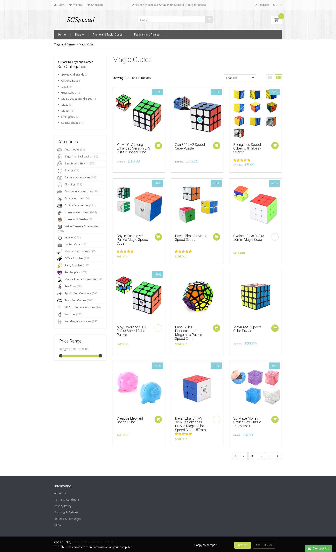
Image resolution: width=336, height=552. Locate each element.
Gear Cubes (68, 92)
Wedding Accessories (78, 321)
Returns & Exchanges (67, 519)
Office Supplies (74, 258)
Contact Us (320, 548)
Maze (64, 104)
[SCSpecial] (80, 18)
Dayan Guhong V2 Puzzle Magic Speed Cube (132, 240)
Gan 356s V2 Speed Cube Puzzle (190, 146)
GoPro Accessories (76, 205)
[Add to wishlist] (116, 92)
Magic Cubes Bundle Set (76, 98)
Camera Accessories (77, 177)
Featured (231, 78)
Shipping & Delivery (66, 512)
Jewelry (69, 237)
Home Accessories (76, 212)
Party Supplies (73, 265)
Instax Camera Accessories (82, 226)
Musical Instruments (77, 251)
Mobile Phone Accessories (81, 279)
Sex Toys (70, 286)
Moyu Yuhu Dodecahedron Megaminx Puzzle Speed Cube (188, 333)
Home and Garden (76, 219)
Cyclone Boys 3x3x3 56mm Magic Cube (248, 238)
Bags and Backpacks (78, 156)
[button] (242, 160)
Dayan (65, 86)
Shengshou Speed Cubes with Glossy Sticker (247, 148)
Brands (69, 170)
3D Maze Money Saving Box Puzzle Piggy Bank (247, 422)
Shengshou (68, 116)
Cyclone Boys (69, 80)
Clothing (70, 184)
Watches (70, 314)
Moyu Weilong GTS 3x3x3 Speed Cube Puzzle (131, 331)
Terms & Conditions (67, 499)
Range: (63, 349)
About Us (60, 493)
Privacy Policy (62, 506)
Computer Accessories (79, 191)
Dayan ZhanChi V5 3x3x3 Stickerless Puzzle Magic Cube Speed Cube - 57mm (190, 424)
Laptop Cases (73, 244)
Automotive (72, 149)
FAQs (57, 525)
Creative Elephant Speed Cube (130, 420)
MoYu (65, 110)
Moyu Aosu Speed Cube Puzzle (247, 329)
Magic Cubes (87, 44)
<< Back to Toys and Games (75, 62)
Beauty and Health (76, 163)
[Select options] (158, 145)
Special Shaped (70, 122)
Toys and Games (65, 44)
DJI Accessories (74, 198)
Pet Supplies (72, 272)
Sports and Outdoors (78, 293)
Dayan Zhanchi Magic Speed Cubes (191, 238)
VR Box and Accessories (80, 307)
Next (278, 456)
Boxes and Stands (72, 74)
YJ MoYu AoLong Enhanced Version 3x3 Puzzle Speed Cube (133, 148)
